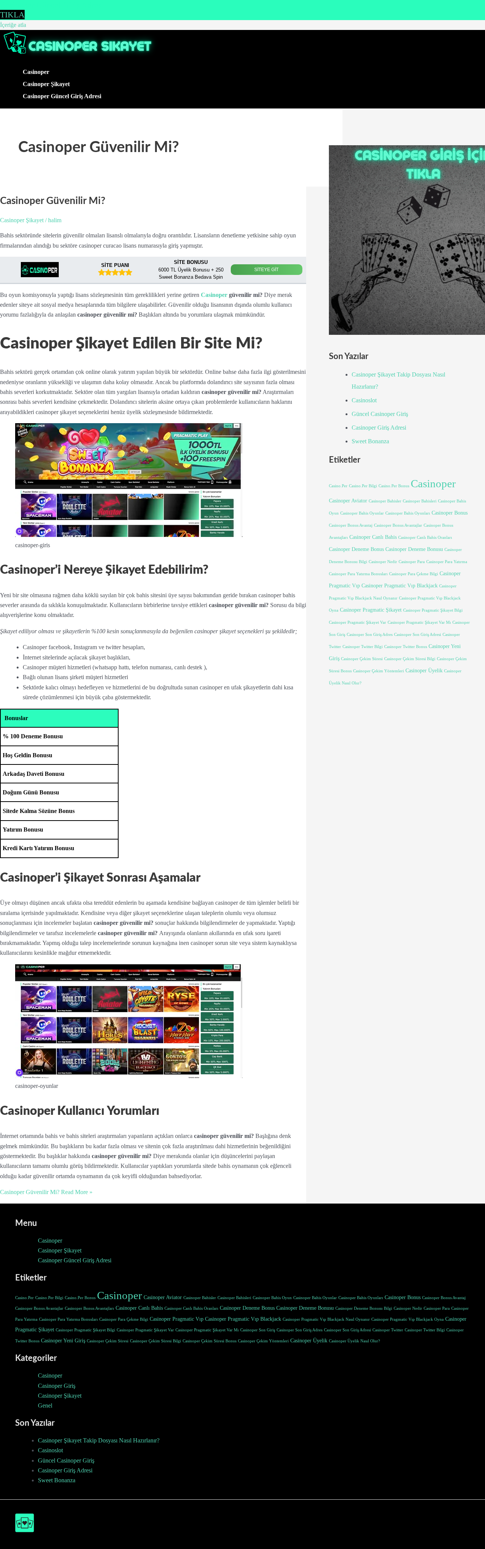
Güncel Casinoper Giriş (380, 414)
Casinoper (36, 72)
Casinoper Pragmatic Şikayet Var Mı (419, 622)
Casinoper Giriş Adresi (379, 427)
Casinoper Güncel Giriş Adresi (62, 96)
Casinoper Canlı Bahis (373, 537)
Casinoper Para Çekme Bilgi (413, 574)
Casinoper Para (412, 562)
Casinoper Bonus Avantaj (350, 525)
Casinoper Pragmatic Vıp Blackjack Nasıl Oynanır (326, 1319)
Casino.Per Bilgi (363, 486)
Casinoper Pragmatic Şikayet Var (357, 622)
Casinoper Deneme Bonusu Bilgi (363, 1308)
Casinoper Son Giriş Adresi (417, 634)
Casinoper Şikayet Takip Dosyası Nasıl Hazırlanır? (99, 1440)
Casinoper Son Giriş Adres (370, 634)
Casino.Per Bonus (394, 486)
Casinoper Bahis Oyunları (407, 513)
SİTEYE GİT (266, 269)
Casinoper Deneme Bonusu (414, 549)
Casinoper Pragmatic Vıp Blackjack (399, 585)
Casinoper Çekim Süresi (362, 659)
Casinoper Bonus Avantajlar (398, 525)
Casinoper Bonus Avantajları (89, 1308)
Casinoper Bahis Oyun (272, 1298)
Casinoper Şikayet (46, 84)
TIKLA (12, 14)
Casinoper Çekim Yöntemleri (378, 671)
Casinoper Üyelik (424, 670)
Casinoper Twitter (387, 1330)
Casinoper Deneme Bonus (356, 549)
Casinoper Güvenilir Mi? (52, 201)
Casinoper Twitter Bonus (405, 647)
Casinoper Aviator (348, 501)
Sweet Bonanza (370, 441)
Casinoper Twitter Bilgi (363, 647)
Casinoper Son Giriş (257, 1330)
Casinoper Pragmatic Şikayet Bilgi (433, 610)
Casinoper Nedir (383, 562)
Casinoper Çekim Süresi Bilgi (409, 659)
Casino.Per (338, 486)
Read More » (46, 1192)
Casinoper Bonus (450, 513)
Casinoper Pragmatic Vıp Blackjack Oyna (407, 1319)
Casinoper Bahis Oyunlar (362, 513)
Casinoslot (364, 400)
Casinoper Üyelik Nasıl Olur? (354, 1341)
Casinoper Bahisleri (419, 501)
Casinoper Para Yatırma (446, 562)
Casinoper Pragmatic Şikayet (371, 610)
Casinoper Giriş (56, 1386)
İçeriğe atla (13, 25)
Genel (45, 1405)
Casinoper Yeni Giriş (63, 1340)
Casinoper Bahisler (385, 501)
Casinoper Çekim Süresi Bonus (209, 1341)
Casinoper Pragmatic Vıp (176, 1319)
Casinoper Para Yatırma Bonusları (358, 574)
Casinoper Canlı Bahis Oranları (425, 537)
